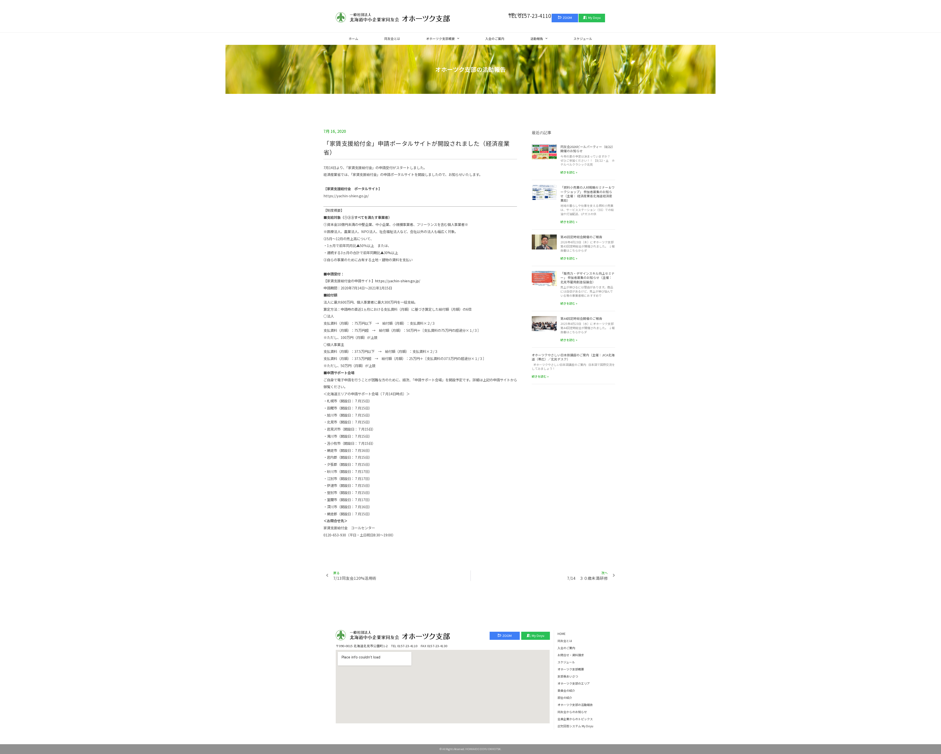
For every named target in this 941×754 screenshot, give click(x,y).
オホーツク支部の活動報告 (575, 705)
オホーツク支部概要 (440, 38)
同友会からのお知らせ (572, 712)
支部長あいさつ (567, 676)
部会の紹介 (564, 697)
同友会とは (392, 38)
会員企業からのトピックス (575, 719)
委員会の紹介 (566, 690)
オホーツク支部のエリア (573, 683)
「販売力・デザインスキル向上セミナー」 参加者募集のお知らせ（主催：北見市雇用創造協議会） (587, 277)
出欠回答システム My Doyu (575, 726)
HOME (561, 633)
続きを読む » (568, 172)
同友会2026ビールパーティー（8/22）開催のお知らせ (587, 148)
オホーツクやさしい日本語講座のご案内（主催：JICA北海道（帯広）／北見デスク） (573, 357)
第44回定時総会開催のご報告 (581, 318)
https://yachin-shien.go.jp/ (397, 280)
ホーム (353, 38)
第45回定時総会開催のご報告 (581, 237)
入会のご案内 (494, 38)
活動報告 (536, 38)
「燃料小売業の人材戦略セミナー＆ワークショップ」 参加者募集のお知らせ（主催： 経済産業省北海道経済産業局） (587, 194)
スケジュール (582, 38)
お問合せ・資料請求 (570, 655)
